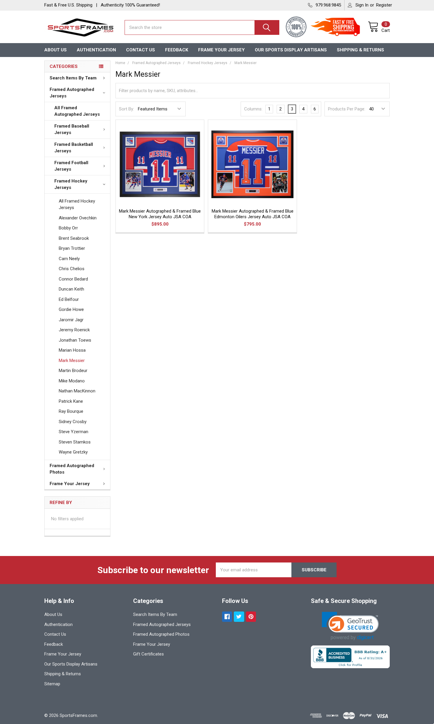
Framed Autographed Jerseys (72, 93)
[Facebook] (227, 617)
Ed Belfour (69, 299)
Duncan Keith (71, 289)
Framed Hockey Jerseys (70, 184)
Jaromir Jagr (71, 319)
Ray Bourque (71, 411)
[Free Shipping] (339, 27)
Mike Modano (72, 381)
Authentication (96, 50)
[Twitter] (239, 617)
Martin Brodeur (73, 370)
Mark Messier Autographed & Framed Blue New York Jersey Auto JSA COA (160, 213)
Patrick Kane (71, 401)
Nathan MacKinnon (77, 391)
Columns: (253, 109)
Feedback (176, 50)
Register (384, 5)
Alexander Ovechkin (78, 218)
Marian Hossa (72, 350)
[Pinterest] (251, 617)
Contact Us (140, 50)
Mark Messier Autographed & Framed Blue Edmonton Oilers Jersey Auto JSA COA (252, 213)
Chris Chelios (71, 268)
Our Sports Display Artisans (291, 50)
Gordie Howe (71, 309)
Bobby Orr (68, 228)
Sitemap (52, 684)
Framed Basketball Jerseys (73, 148)
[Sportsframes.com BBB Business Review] (350, 656)
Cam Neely (69, 258)
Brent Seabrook (74, 238)
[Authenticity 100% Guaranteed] (298, 27)
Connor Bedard (73, 279)
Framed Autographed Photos (72, 469)
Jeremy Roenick (74, 329)
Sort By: (126, 109)
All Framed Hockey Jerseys (77, 204)
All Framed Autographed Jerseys (77, 111)
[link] (350, 626)
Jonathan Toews (75, 340)
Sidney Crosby (73, 421)
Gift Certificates (148, 654)
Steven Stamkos (75, 442)
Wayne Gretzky (73, 452)
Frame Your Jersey (221, 50)
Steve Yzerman (73, 431)
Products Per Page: (346, 109)
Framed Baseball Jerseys (71, 129)
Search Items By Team (73, 78)
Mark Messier (72, 360)
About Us (55, 50)
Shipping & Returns (360, 50)
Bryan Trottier (72, 248)
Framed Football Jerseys (71, 166)
